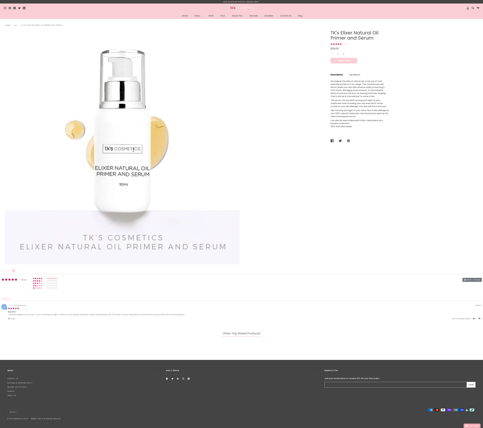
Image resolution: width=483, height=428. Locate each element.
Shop (197, 15)
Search (11, 391)
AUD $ (12, 412)
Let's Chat (473, 426)
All (15, 25)
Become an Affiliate (17, 387)
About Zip (12, 395)
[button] (472, 280)
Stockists (268, 15)
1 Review (346, 44)
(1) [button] (44, 278)
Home (185, 15)
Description (337, 74)
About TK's (237, 15)
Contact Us (285, 15)
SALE (222, 15)
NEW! (211, 15)
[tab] (6, 298)
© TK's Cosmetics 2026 (18, 419)
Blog (300, 15)
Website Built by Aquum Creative (46, 419)
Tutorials (253, 15)
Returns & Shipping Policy (20, 383)
